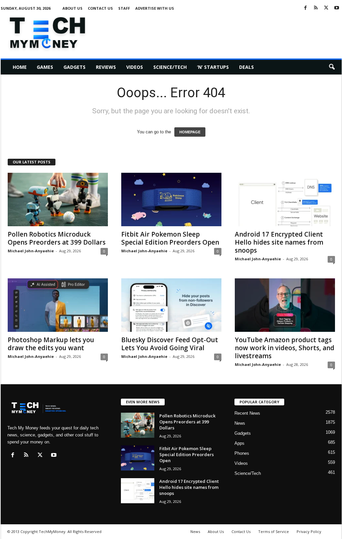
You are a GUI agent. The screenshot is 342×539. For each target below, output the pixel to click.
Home (20, 67)
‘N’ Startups (213, 67)
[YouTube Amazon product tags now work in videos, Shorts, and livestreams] (285, 305)
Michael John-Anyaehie (31, 250)
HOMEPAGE (189, 132)
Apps (239, 443)
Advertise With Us (154, 8)
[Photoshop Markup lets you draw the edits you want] (58, 305)
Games (45, 67)
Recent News (247, 413)
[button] (331, 67)
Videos (134, 67)
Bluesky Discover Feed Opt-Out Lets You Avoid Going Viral (169, 343)
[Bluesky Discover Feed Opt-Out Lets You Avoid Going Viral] (171, 305)
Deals (246, 67)
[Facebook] (306, 8)
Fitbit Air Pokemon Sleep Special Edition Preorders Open (170, 238)
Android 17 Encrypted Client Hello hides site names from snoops (279, 242)
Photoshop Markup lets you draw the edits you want (51, 343)
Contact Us (100, 8)
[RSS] (316, 8)
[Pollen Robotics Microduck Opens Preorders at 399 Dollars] (58, 199)
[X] (326, 8)
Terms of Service (273, 531)
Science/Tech (170, 67)
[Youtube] (337, 8)
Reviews (106, 67)
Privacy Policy (309, 531)
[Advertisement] (220, 31)
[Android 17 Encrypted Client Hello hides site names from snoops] (285, 199)
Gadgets (74, 67)
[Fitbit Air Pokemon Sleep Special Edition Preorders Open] (171, 199)
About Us (72, 8)
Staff (124, 8)
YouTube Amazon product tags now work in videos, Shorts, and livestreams (284, 347)
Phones (241, 453)
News (239, 423)
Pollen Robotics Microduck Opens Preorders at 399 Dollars (57, 238)
